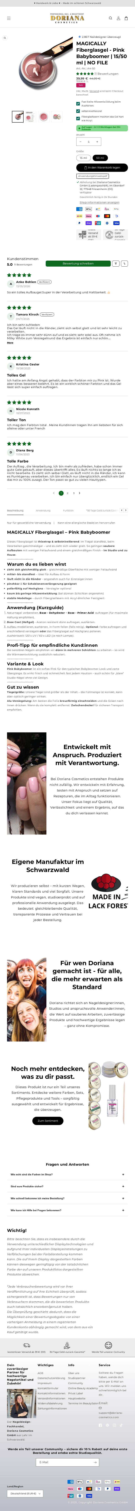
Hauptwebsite (76, 1398)
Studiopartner (76, 1378)
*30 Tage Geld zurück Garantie (103, 510)
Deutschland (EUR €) (23, 1493)
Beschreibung (15, 510)
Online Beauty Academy (83, 1388)
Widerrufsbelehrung (50, 1403)
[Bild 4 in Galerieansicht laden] (56, 116)
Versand (94, 91)
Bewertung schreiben (78, 263)
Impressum (45, 1383)
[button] (111, 18)
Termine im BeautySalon (83, 1403)
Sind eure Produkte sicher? (27, 1186)
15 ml (83, 157)
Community (75, 1383)
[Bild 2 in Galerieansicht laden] (30, 116)
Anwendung (43, 510)
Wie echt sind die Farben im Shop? (32, 1174)
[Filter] (116, 264)
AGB (40, 1373)
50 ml (100, 157)
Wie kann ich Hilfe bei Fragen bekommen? (36, 1210)
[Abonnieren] (95, 1462)
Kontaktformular (48, 1388)
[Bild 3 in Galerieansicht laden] (43, 116)
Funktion (68, 510)
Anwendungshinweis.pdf (92, 176)
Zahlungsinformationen (52, 1408)
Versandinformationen (51, 1398)
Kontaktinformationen (51, 1393)
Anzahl (80, 134)
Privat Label (75, 1393)
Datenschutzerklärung (51, 1378)
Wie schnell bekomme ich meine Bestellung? (38, 1198)
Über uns (73, 1373)
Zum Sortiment (48, 1120)
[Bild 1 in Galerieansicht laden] (17, 116)
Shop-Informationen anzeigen (99, 202)
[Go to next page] (80, 493)
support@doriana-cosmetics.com (111, 1415)
